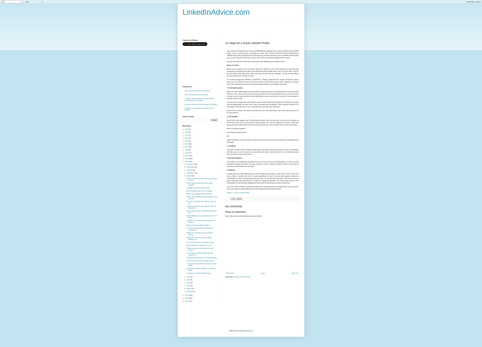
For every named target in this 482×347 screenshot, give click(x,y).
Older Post (295, 273)
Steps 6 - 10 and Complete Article (238, 193)
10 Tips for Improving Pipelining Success (200, 261)
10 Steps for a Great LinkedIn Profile (198, 273)
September (191, 173)
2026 (187, 129)
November (190, 167)
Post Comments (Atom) (242, 277)
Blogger (250, 331)
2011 (187, 295)
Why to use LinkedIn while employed (198, 194)
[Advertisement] (228, 29)
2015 (187, 153)
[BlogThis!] (234, 199)
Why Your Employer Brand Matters (198, 225)
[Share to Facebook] (238, 199)
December (190, 164)
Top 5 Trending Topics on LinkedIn (196, 95)
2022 (187, 141)
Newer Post (230, 273)
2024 (187, 135)
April (188, 286)
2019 (187, 150)
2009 (187, 301)
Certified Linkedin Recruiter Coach (198, 188)
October (189, 170)
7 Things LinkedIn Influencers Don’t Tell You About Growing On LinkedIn (199, 99)
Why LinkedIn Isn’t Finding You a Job (199, 245)
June (188, 280)
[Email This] (231, 199)
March (189, 288)
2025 (187, 132)
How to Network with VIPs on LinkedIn (199, 191)
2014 (187, 156)
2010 (187, 298)
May (188, 283)
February (190, 291)
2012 (187, 161)
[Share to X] (236, 199)
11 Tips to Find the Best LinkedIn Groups (200, 242)
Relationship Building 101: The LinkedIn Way (201, 258)
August (189, 176)
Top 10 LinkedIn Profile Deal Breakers (197, 91)
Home (263, 273)
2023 (187, 138)
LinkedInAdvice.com (216, 12)
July (188, 277)
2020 (187, 147)
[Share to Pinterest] (241, 199)
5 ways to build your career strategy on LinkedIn (201, 104)
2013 (187, 159)
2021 (187, 144)
